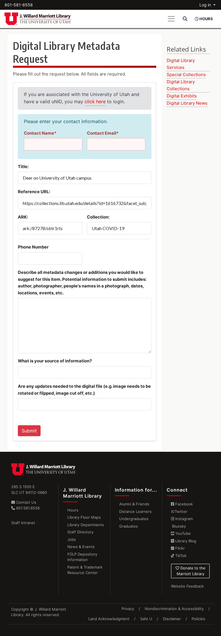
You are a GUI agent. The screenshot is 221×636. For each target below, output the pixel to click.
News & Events (81, 546)
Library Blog (185, 541)
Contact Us (25, 502)
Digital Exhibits (182, 96)
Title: (23, 166)
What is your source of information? (55, 361)
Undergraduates (133, 518)
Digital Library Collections (181, 85)
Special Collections (186, 74)
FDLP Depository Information (82, 557)
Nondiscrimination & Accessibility (174, 608)
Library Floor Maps (84, 517)
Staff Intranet (23, 522)
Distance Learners (135, 511)
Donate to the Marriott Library (191, 571)
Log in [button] (205, 4)
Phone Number (33, 247)
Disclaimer (172, 618)
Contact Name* (40, 133)
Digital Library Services (181, 64)
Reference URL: (34, 191)
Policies (198, 618)
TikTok (180, 555)
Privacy (127, 608)
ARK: (23, 217)
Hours (72, 510)
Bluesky (178, 526)
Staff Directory (80, 532)
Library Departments (85, 524)
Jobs (71, 539)
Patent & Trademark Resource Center (84, 570)
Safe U (146, 618)
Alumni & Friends (134, 504)
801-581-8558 (19, 4)
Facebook (183, 504)
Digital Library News (187, 103)
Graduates (128, 526)
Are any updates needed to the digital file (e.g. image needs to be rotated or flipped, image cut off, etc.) (84, 390)
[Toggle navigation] (171, 18)
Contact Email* (103, 133)
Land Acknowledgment (108, 618)
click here (95, 101)
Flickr (179, 548)
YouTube (182, 533)
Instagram (183, 518)
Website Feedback (187, 586)
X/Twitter (179, 511)
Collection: (98, 217)
